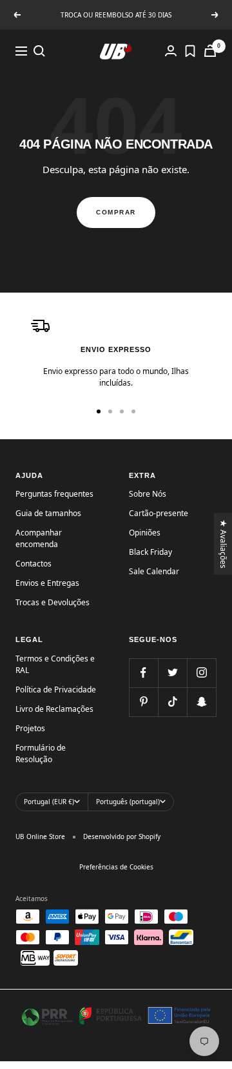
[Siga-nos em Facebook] (143, 672)
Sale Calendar (154, 571)
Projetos (30, 728)
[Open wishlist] (190, 51)
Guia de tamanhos (48, 513)
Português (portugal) (128, 801)
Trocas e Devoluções (52, 602)
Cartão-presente (158, 513)
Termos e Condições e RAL (55, 664)
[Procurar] (39, 51)
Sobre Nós (147, 493)
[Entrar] (171, 50)
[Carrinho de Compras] (210, 51)
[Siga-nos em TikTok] (172, 701)
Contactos (33, 563)
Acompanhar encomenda (38, 538)
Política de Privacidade (55, 689)
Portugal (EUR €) (49, 801)
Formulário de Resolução (40, 753)
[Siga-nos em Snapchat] (201, 701)
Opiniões (144, 532)
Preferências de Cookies (116, 866)
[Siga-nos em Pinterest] (143, 701)
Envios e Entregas (47, 582)
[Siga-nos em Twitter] (172, 672)
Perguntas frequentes (54, 493)
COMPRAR (116, 212)
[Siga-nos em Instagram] (201, 672)
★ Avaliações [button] (223, 543)
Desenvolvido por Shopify (121, 836)
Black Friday (150, 551)
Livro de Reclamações (54, 708)
